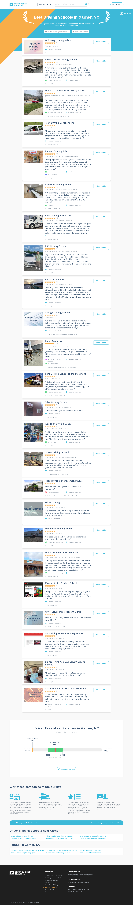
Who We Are (49, 889)
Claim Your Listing (51, 885)
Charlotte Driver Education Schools (93, 836)
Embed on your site (68, 769)
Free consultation (81, 32)
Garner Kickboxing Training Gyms (23, 853)
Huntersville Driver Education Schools (59, 839)
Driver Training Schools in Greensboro (59, 836)
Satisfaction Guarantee (53, 875)
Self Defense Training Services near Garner (61, 850)
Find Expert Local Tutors (54, 878)
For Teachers (49, 882)
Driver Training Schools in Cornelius (93, 839)
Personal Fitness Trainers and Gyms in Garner (28, 850)
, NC (37, 844)
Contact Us (49, 892)
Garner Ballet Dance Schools (90, 853)
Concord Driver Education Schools (23, 839)
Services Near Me (51, 880)
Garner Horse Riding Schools (90, 850)
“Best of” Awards (51, 887)
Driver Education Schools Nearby (23, 836)
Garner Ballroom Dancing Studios (58, 853)
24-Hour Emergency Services (58, 32)
